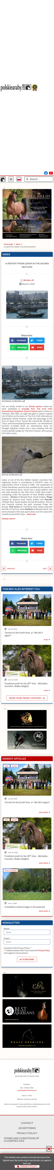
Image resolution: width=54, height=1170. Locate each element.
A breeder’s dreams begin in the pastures (25, 907)
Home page (8, 244)
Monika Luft (28, 280)
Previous (11, 569)
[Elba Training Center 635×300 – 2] (27, 728)
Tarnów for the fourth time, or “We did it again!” (27, 802)
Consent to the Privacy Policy (17, 948)
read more (31, 514)
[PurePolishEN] (27, 749)
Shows (14, 766)
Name (6, 929)
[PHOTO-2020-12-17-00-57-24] (27, 996)
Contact (27, 1123)
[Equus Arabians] (27, 1047)
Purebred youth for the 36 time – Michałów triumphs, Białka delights (26, 685)
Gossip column (8, 519)
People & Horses (11, 870)
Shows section (35, 406)
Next (45, 569)
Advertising (27, 1128)
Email (6, 938)
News (18, 244)
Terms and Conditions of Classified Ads (21, 1139)
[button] (11, 179)
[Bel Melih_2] (27, 238)
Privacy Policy (43, 950)
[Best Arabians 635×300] (27, 1022)
